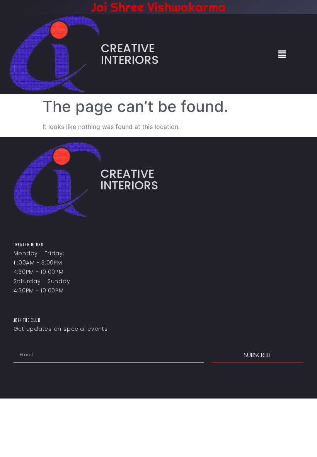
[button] (281, 54)
